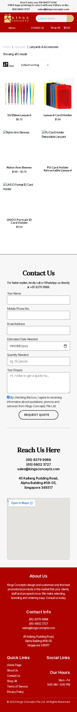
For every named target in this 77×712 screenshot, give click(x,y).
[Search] (70, 18)
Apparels (20, 47)
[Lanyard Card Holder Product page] (57, 94)
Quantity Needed (17, 355)
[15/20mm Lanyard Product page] (19, 94)
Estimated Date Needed (22, 339)
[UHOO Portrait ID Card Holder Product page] (19, 198)
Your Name (14, 293)
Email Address (16, 324)
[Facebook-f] (52, 665)
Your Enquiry (14, 370)
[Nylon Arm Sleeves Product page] (19, 146)
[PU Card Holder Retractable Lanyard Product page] (57, 146)
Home (6, 47)
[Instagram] (60, 665)
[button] (6, 27)
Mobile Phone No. (18, 309)
